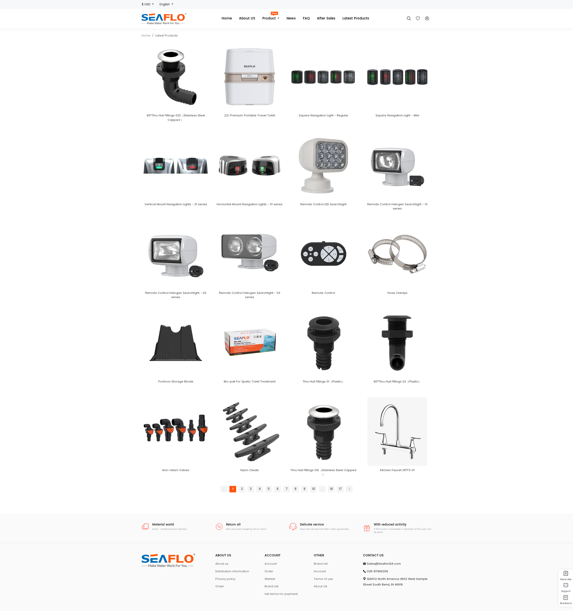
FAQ (306, 18)
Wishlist (270, 579)
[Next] (349, 489)
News (291, 18)
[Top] (565, 606)
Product (269, 17)
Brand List (271, 586)
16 (331, 489)
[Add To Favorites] (181, 113)
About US (247, 18)
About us (221, 564)
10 (313, 489)
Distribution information (232, 571)
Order (219, 586)
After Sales (326, 18)
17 (340, 489)
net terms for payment (281, 594)
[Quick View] (170, 113)
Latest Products (355, 18)
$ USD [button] (146, 4)
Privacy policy (225, 579)
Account (271, 564)
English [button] (165, 4)
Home (227, 18)
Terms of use (323, 579)
